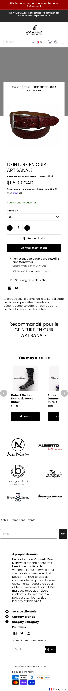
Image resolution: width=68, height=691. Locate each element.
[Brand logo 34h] (50, 475)
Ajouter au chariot (34, 238)
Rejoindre (50, 649)
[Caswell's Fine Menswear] (34, 30)
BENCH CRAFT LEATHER (21, 176)
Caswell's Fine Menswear (25, 666)
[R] (17, 447)
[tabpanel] (34, 303)
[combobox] (17, 42)
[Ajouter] (27, 228)
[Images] (17, 475)
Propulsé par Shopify (23, 671)
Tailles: (12, 210)
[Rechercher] (33, 42)
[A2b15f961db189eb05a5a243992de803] (50, 447)
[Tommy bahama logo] (50, 496)
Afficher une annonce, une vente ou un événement (34, 4)
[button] (41, 42)
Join (63, 533)
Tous (27, 87)
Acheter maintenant (34, 248)
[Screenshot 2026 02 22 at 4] (17, 496)
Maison (16, 87)
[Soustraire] (10, 228)
